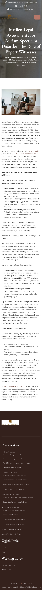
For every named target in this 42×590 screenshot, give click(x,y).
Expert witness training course (11, 529)
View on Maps (27, 583)
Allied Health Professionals (10, 494)
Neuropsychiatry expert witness (13, 455)
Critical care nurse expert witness (14, 510)
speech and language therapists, (24, 154)
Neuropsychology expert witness (14, 489)
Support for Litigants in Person (11, 534)
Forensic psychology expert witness (15, 480)
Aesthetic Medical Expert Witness (14, 524)
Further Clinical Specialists (10, 507)
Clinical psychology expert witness (14, 475)
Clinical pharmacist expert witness (14, 519)
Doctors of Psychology (9, 472)
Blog (3, 552)
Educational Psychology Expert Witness (16, 484)
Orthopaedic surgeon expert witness (15, 459)
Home (4, 547)
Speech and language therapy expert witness (18, 497)
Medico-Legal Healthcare (13, 386)
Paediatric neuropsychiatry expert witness (16, 463)
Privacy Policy (15, 583)
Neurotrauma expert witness (12, 467)
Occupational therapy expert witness (15, 502)
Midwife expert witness (10, 515)
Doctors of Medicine (8, 452)
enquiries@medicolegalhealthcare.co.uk (22, 2)
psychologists (34, 151)
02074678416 (22, 6)
